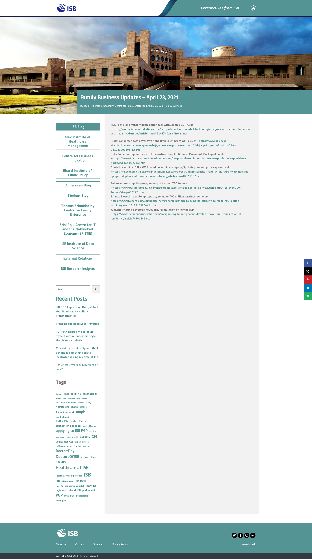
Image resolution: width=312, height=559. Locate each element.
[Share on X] (308, 271)
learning (91, 486)
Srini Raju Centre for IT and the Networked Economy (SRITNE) (78, 229)
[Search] (96, 289)
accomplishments (66, 402)
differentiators (64, 446)
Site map (98, 544)
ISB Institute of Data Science (78, 245)
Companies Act (64, 441)
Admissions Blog (78, 185)
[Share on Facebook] (308, 263)
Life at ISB (74, 490)
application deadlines (69, 425)
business (60, 437)
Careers (85, 436)
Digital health (81, 446)
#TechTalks (61, 398)
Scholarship (82, 495)
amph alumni (62, 417)
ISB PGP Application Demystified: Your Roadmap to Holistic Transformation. (77, 311)
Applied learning (90, 426)
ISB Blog (78, 126)
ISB (87, 474)
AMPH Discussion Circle (71, 421)
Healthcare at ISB (72, 467)
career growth (72, 437)
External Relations (78, 258)
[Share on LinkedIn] (308, 288)
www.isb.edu (249, 544)
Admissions (62, 406)
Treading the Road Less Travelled (77, 323)
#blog (58, 394)
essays (84, 457)
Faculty (61, 462)
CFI (94, 436)
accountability (84, 402)
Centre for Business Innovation (78, 158)
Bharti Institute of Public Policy (78, 172)
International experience (69, 475)
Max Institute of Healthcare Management (78, 141)
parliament (88, 490)
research (69, 495)
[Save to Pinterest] (308, 279)
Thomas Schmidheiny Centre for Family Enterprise (78, 210)
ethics (93, 457)
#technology (90, 393)
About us (61, 544)
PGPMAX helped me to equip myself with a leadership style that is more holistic (76, 336)
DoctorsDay (65, 450)
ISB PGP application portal (70, 486)
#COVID (65, 394)
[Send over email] (308, 296)
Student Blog (78, 195)
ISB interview (64, 481)
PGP (59, 495)
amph (80, 411)
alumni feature (79, 406)
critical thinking (82, 442)
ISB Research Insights (78, 268)
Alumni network (65, 412)
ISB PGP (80, 481)
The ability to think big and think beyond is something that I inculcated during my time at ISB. (77, 352)
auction (92, 431)
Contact (79, 544)
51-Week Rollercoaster (78, 398)
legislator (61, 490)
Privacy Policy (120, 544)
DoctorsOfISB (67, 456)
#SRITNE (76, 393)
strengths (61, 500)
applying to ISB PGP (72, 430)
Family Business (173, 105)
